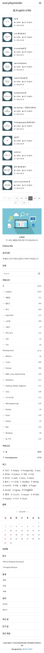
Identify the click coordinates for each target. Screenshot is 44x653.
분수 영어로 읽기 (20, 167)
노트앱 (23, 321)
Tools (23, 362)
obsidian (25, 482)
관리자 (5, 604)
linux (23, 478)
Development (22, 350)
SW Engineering (23, 403)
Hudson (8, 499)
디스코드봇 (23, 397)
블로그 (23, 303)
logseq (17, 490)
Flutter (23, 421)
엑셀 (16, 486)
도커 (17, 499)
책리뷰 (7, 474)
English (23, 292)
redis (15, 478)
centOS (8, 486)
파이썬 (7, 478)
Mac (23, 427)
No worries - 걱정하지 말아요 (25, 108)
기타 (23, 345)
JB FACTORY (27, 649)
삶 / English (28, 22)
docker (8, 490)
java (38, 471)
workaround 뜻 (20, 93)
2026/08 (22, 512)
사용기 (23, 327)
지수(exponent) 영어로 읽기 (24, 122)
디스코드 (16, 495)
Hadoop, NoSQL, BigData (23, 386)
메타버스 (23, 356)
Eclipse (16, 471)
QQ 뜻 (16, 137)
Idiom (31, 478)
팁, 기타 (23, 439)
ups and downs (20, 63)
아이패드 (36, 495)
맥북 (25, 474)
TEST (7, 471)
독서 (23, 309)
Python (23, 368)
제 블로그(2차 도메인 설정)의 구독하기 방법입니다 (20, 259)
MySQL (36, 482)
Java (23, 391)
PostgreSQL (28, 471)
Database (23, 380)
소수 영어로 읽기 (20, 34)
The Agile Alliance (10, 567)
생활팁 (23, 297)
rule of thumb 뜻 (21, 78)
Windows (23, 433)
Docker (23, 409)
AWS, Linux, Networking (23, 374)
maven (26, 495)
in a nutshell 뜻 (20, 48)
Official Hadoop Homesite (13, 562)
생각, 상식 (23, 333)
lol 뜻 (16, 19)
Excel (23, 415)
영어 (7, 494)
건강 (23, 339)
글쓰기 (5, 610)
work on (17, 152)
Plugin (33, 486)
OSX (32, 474)
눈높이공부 (23, 315)
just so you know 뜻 (22, 182)
